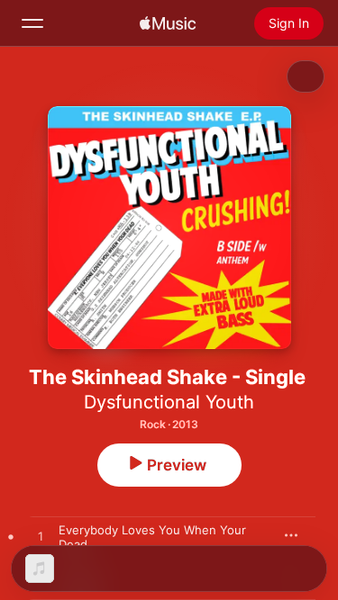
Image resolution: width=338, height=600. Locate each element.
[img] (168, 23)
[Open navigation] (32, 23)
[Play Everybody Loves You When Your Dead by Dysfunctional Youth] (41, 537)
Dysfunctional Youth (169, 402)
